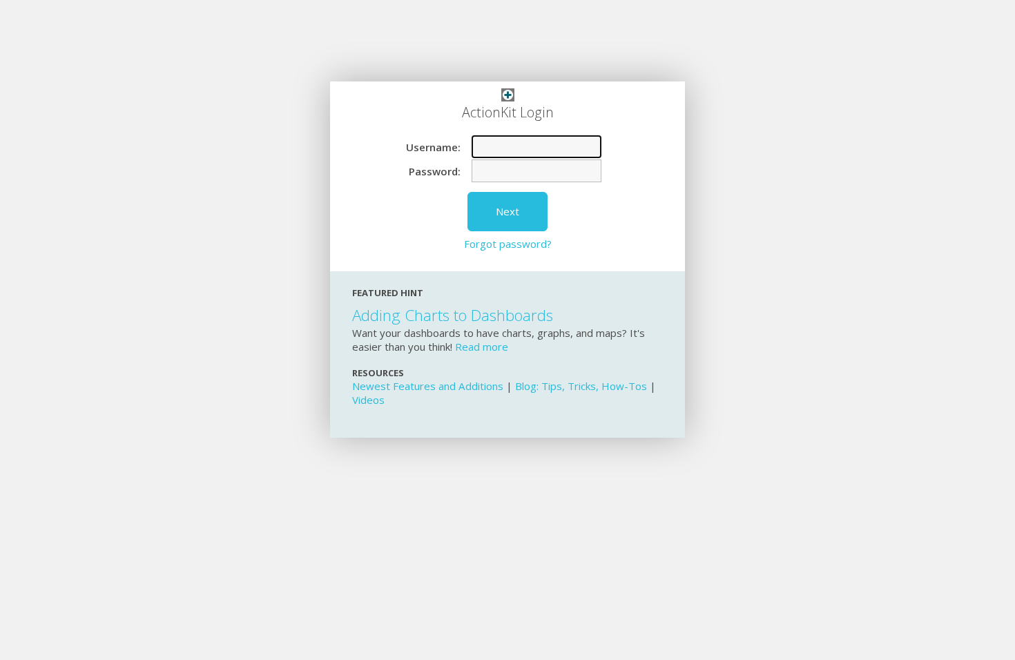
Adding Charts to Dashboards (452, 315)
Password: (435, 170)
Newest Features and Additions (427, 386)
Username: (433, 147)
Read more (481, 346)
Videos (368, 400)
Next (507, 211)
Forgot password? (508, 244)
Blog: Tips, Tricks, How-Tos (581, 386)
